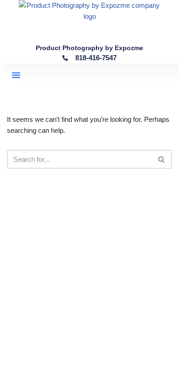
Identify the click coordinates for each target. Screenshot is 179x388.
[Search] (161, 159)
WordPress (119, 378)
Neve (51, 378)
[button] (16, 75)
